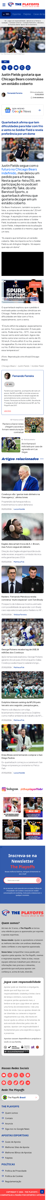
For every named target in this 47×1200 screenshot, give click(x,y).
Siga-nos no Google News (17, 1129)
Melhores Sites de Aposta (17, 1147)
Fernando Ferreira (14, 93)
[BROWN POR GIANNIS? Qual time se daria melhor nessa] (33, 807)
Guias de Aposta (13, 1141)
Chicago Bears (9, 366)
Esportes (17, 14)
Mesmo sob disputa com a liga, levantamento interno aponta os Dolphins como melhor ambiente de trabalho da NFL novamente (22, 712)
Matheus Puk (19, 562)
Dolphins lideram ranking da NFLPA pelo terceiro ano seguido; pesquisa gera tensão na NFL (21, 705)
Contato (9, 1118)
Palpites (27, 14)
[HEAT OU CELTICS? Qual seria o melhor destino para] (12, 829)
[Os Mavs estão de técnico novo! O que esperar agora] (33, 829)
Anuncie (9, 1123)
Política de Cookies (14, 1176)
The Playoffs (10, 1106)
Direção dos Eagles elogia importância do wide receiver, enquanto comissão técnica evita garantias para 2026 (21, 554)
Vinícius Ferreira (20, 614)
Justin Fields (23, 366)
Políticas (8, 1164)
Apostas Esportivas (15, 1135)
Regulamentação (13, 1181)
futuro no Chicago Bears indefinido (19, 171)
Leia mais (7, 411)
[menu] (4, 5)
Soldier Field (37, 366)
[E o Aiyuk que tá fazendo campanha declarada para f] (12, 807)
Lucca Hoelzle (19, 509)
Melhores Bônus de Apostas (18, 1152)
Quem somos (11, 1113)
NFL (7, 14)
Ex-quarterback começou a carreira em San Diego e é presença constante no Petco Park (22, 765)
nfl (5, 62)
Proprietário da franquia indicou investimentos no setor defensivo (17, 503)
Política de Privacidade (15, 1170)
